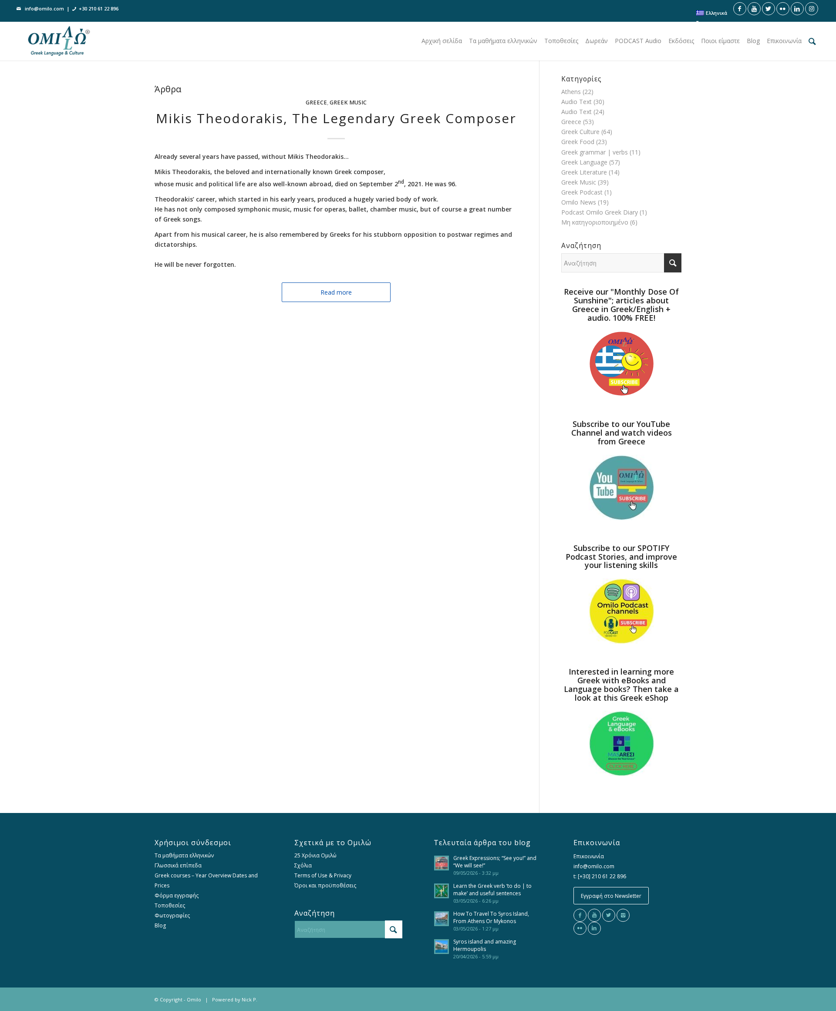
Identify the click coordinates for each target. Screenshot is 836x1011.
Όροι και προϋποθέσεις (325, 885)
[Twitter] (608, 915)
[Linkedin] (594, 928)
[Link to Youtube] (754, 8)
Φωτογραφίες (172, 915)
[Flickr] (580, 928)
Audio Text (576, 101)
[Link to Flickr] (782, 8)
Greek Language (584, 162)
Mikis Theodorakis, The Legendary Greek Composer (336, 118)
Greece (316, 102)
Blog (160, 925)
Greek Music (348, 102)
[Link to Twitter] (768, 8)
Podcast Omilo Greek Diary (599, 212)
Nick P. (249, 999)
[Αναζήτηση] (812, 40)
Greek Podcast (582, 192)
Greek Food (577, 142)
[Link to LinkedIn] (797, 8)
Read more (336, 292)
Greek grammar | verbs (594, 152)
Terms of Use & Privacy (322, 875)
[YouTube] (594, 915)
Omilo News (578, 202)
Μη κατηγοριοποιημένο (594, 222)
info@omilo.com (44, 8)
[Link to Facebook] (739, 8)
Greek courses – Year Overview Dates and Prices (206, 880)
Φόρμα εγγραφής (177, 895)
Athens (571, 91)
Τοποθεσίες (170, 905)
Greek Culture (580, 132)
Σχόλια (303, 865)
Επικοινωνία (588, 856)
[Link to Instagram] (811, 8)
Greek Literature (584, 172)
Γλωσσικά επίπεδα (178, 865)
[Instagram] (623, 915)
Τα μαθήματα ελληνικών (184, 855)
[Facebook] (580, 915)
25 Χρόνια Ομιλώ (315, 855)
